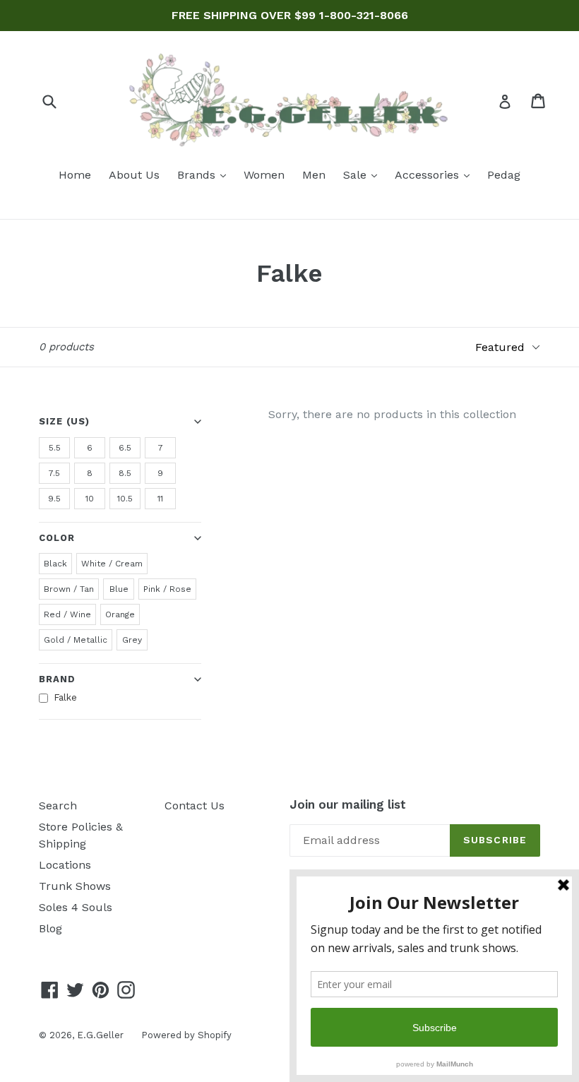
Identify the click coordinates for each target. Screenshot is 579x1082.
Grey (132, 640)
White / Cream (112, 564)
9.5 (54, 499)
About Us (134, 175)
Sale (363, 174)
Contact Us (195, 805)
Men (314, 175)
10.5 (125, 499)
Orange (120, 614)
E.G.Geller (100, 1035)
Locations (65, 865)
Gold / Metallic (75, 640)
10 (89, 499)
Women (264, 175)
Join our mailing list (348, 804)
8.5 (125, 473)
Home (75, 175)
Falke (65, 697)
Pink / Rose (167, 589)
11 (160, 499)
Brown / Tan (69, 589)
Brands (205, 174)
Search (58, 805)
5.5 (55, 448)
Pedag (503, 175)
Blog (50, 928)
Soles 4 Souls (75, 907)
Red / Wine (67, 614)
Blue (119, 589)
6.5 (125, 448)
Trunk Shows (75, 886)
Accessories (436, 174)
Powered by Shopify (186, 1035)
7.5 (54, 473)
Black (55, 564)
